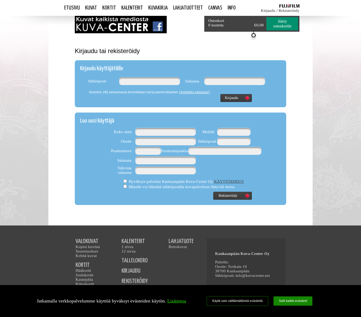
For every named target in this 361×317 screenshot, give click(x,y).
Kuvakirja (158, 8)
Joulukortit (84, 275)
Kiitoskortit (85, 284)
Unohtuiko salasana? (194, 92)
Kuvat (91, 8)
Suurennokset (87, 251)
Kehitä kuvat (86, 256)
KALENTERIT (133, 241)
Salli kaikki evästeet (293, 301)
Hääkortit (83, 270)
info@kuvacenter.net (252, 275)
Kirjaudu (268, 10)
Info (232, 8)
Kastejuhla (84, 279)
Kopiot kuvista (88, 247)
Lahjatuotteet (188, 8)
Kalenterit (132, 8)
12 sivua (129, 251)
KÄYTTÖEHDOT (229, 181)
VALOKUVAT (87, 241)
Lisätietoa (176, 301)
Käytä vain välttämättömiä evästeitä (237, 301)
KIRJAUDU (131, 271)
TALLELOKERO (135, 261)
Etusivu (72, 8)
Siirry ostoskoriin (282, 23)
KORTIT (83, 265)
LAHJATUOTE (181, 241)
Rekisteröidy (289, 10)
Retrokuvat (178, 247)
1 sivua (127, 247)
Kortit (109, 8)
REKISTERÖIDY (135, 281)
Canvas (215, 8)
